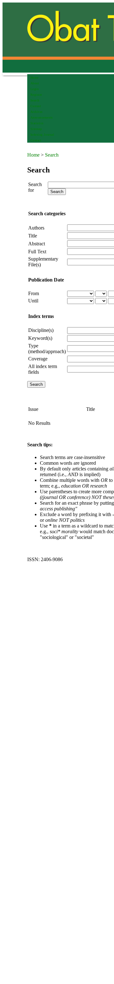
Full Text (37, 251)
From (33, 293)
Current (35, 106)
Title (32, 235)
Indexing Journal (42, 134)
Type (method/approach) (47, 348)
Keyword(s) (40, 338)
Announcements (41, 117)
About (34, 83)
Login (34, 89)
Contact (35, 140)
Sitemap (36, 129)
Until (33, 300)
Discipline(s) (41, 330)
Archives (36, 111)
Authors (36, 227)
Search (35, 100)
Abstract (36, 243)
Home (34, 77)
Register (36, 94)
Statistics (37, 123)
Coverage (38, 358)
